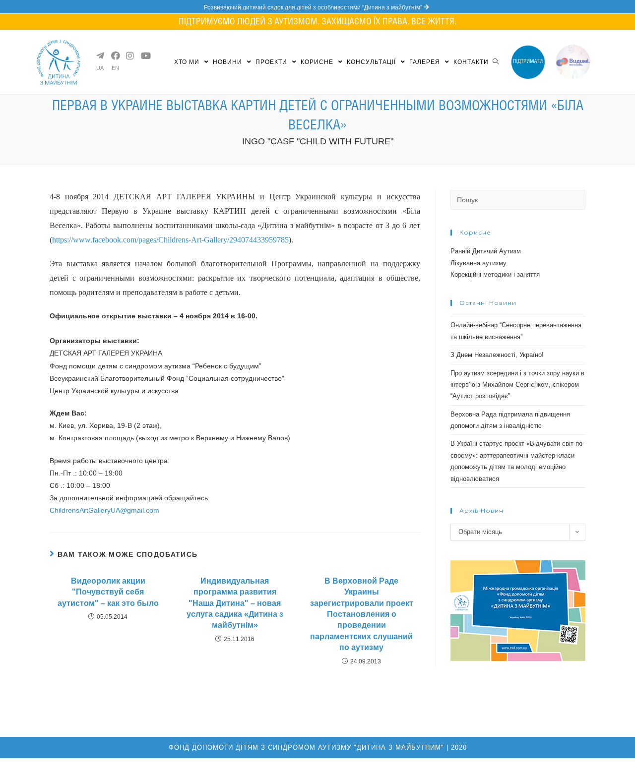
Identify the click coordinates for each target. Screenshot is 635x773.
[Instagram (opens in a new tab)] (129, 55)
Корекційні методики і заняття (495, 274)
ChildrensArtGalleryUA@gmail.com (104, 510)
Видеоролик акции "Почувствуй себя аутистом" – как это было (108, 592)
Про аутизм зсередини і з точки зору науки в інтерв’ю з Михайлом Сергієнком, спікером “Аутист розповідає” (517, 384)
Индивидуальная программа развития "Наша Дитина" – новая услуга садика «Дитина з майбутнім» (235, 603)
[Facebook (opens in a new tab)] (114, 55)
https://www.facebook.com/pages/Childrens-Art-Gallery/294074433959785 (170, 240)
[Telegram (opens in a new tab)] (99, 55)
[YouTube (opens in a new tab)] (144, 55)
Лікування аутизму (478, 263)
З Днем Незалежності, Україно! (497, 354)
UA (100, 68)
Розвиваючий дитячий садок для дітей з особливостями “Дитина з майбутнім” (314, 7)
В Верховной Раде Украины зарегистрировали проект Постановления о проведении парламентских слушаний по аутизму (361, 614)
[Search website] (496, 62)
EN (115, 68)
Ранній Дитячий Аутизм (485, 251)
